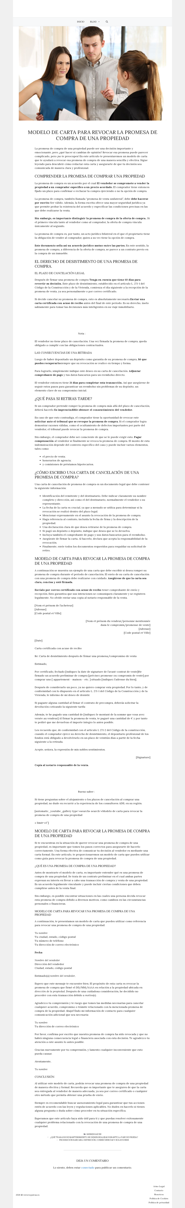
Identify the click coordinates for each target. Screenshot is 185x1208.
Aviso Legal (158, 1186)
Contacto (158, 1190)
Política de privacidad (159, 1202)
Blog (93, 21)
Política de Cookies (159, 1198)
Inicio (80, 21)
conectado (87, 1167)
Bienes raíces (94, 1134)
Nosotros (159, 1194)
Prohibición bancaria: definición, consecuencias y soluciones (94, 1140)
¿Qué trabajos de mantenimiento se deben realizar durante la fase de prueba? (94, 1137)
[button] (107, 21)
